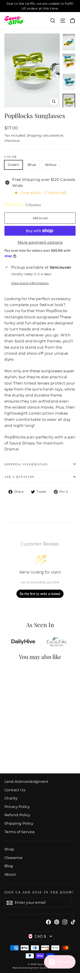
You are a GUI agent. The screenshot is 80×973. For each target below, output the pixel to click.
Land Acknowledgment (26, 781)
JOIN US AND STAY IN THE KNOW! (39, 892)
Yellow (50, 165)
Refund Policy (17, 815)
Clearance (13, 858)
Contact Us (14, 790)
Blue (32, 165)
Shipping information (26, 464)
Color (10, 156)
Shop (9, 849)
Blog (8, 866)
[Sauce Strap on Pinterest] (56, 922)
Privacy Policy (17, 807)
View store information (30, 283)
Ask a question (19, 476)
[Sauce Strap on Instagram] (64, 922)
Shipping (34, 135)
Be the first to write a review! (40, 594)
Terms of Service (19, 832)
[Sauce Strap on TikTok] (73, 922)
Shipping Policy (18, 823)
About (10, 874)
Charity (11, 798)
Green (13, 165)
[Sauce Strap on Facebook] (48, 922)
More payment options (40, 242)
